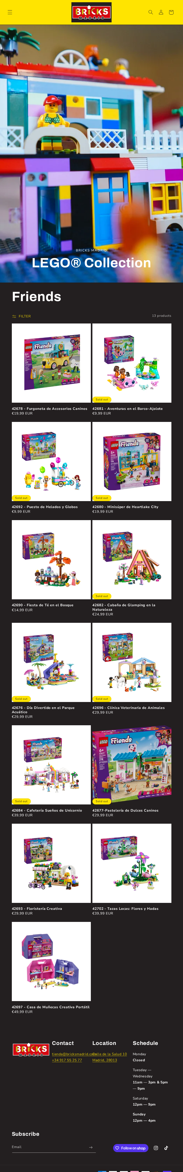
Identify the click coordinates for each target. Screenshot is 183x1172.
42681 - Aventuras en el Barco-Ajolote (127, 409)
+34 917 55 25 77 (67, 1060)
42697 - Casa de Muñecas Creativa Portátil (51, 1007)
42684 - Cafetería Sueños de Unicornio (47, 810)
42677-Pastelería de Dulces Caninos (125, 810)
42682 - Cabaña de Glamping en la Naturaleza (124, 607)
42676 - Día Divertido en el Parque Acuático (43, 710)
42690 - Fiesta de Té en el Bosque (43, 605)
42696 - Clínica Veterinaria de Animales (128, 708)
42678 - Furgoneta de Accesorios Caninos (49, 409)
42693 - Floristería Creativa (37, 909)
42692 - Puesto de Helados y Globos (45, 507)
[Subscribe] (90, 1147)
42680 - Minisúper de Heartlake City (125, 507)
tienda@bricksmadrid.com (74, 1054)
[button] (10, 12)
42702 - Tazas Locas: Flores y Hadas (125, 909)
